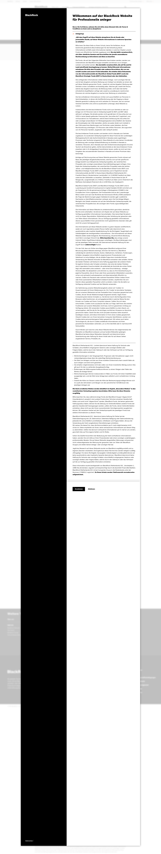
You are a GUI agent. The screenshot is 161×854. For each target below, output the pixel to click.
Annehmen (79, 489)
